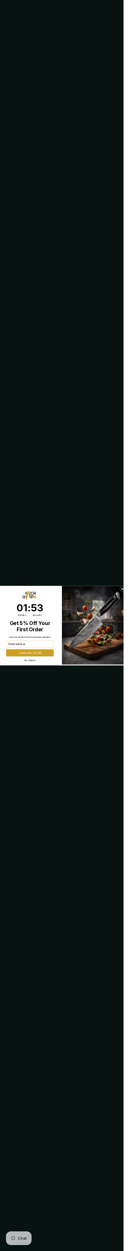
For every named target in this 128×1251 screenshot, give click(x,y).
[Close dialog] (122, 589)
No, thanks (30, 660)
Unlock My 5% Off (30, 652)
